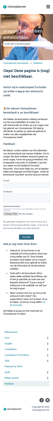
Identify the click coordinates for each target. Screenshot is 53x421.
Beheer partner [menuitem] (12, 378)
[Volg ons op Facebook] (41, 400)
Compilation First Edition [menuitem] (17, 355)
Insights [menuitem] (8, 343)
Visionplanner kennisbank (15, 63)
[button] (47, 338)
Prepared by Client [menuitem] (13, 366)
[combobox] (24, 43)
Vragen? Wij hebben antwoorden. (22, 34)
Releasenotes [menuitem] (11, 332)
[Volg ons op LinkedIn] (47, 400)
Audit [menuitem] (7, 372)
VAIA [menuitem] (7, 360)
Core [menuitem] (7, 337)
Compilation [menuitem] (11, 349)
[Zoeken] (47, 43)
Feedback (37, 63)
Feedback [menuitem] (9, 383)
